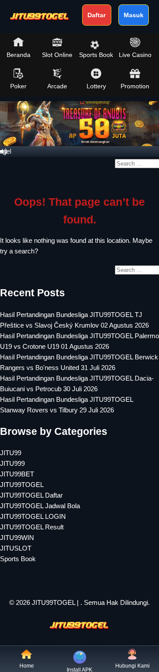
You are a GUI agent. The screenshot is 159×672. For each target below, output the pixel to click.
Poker (18, 86)
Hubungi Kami (132, 666)
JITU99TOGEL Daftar (31, 495)
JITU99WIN (17, 537)
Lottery (96, 86)
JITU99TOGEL (22, 484)
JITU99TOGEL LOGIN (33, 516)
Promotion (135, 86)
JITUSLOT (15, 548)
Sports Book (96, 54)
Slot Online (57, 54)
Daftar (96, 15)
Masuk (134, 15)
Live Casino (135, 54)
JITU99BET (17, 474)
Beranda (18, 54)
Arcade (57, 86)
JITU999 (12, 463)
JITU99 (10, 453)
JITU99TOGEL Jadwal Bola (40, 506)
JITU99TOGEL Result (32, 527)
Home (26, 666)
